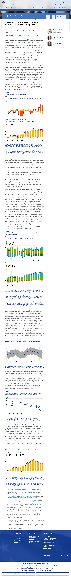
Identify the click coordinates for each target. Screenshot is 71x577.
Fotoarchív (16, 542)
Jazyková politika (47, 548)
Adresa (15, 545)
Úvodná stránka (5, 10)
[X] (53, 555)
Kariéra (66, 4)
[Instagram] (59, 555)
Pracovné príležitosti (18, 538)
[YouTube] (61, 555)
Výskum (43, 7)
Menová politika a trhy (8, 7)
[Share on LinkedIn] (61, 17)
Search (63, 2)
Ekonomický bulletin (21, 10)
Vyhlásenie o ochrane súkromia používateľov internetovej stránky (50, 539)
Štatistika (32, 7)
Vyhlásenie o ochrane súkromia (28, 570)
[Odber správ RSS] (67, 555)
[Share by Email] (64, 17)
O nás (56, 4)
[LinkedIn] (56, 555)
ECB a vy (61, 4)
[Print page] (48, 17)
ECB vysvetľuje (17, 540)
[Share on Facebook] (57, 17)
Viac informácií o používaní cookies (44, 570)
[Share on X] (53, 17)
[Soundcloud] (64, 555)
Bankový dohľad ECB (62, 7)
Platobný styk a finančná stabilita (21, 7)
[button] (65, 2)
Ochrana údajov (47, 536)
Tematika (28, 10)
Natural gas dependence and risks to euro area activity (22, 492)
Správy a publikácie (51, 7)
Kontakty (15, 543)
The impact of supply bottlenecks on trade (22, 503)
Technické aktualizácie (33, 539)
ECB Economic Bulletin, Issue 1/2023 (25, 35)
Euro (38, 7)
